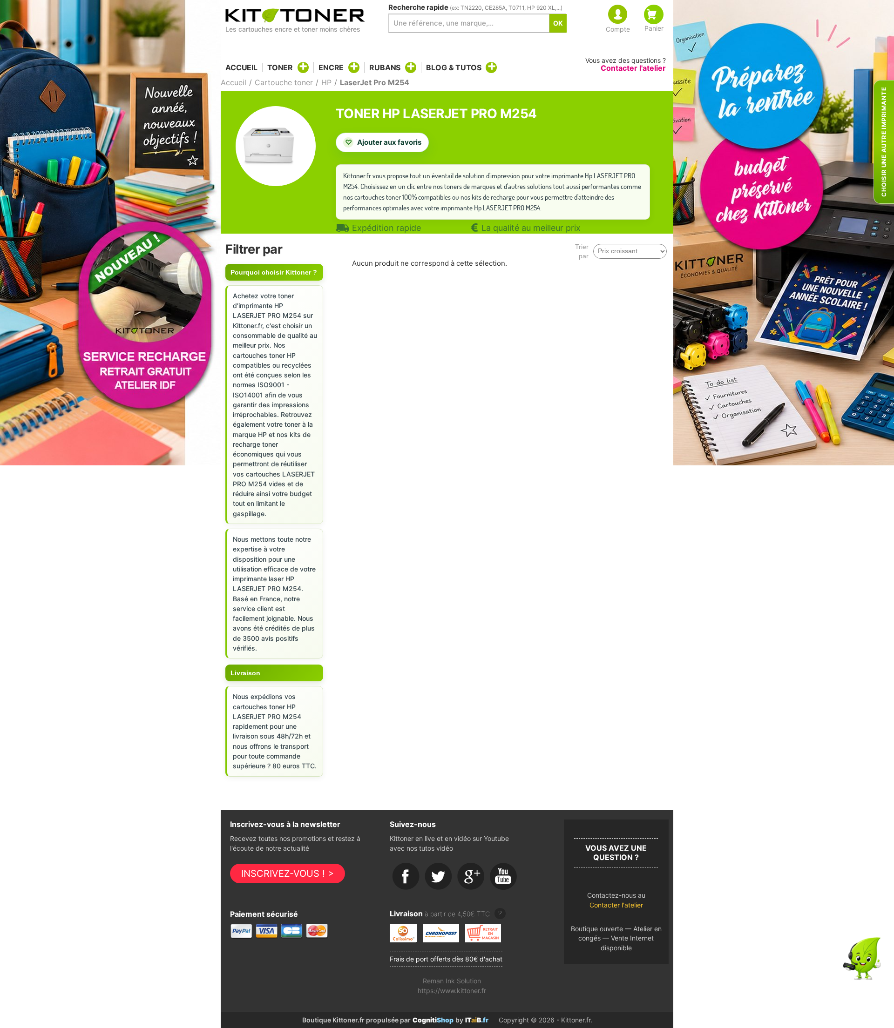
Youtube (504, 877)
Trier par (582, 251)
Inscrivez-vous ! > (287, 873)
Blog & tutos (453, 67)
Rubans (384, 67)
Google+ (471, 877)
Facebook (406, 877)
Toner (280, 67)
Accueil (241, 67)
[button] (616, 902)
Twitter (439, 877)
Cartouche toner (284, 82)
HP (326, 82)
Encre (331, 67)
